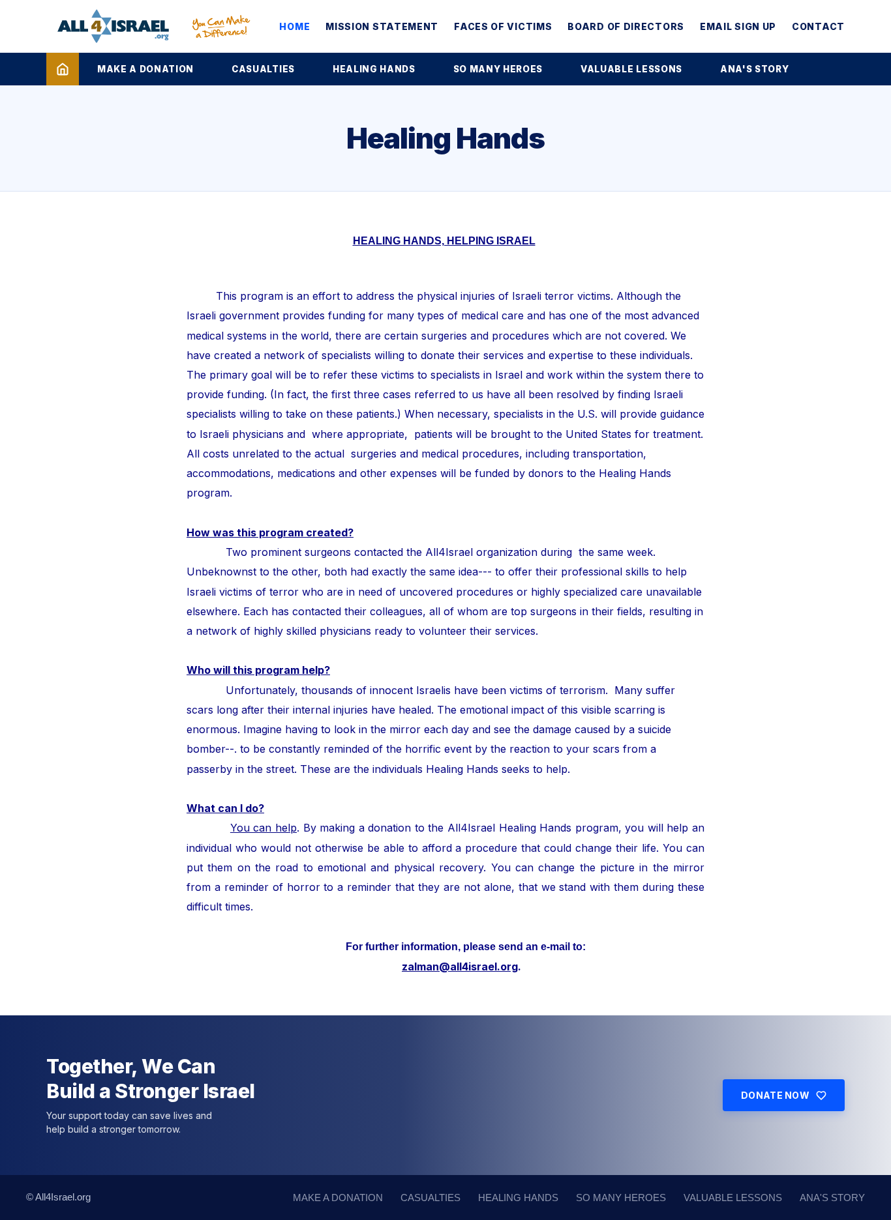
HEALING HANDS (374, 69)
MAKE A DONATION (145, 69)
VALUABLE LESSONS (631, 69)
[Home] (62, 69)
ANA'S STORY (754, 69)
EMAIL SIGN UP (738, 26)
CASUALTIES (263, 69)
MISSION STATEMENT (381, 26)
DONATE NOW (775, 1095)
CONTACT (818, 26)
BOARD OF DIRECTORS (625, 26)
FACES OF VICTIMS (503, 26)
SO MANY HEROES (498, 69)
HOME (294, 26)
